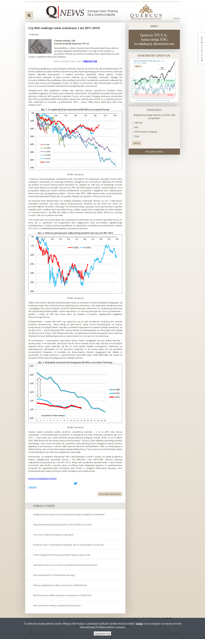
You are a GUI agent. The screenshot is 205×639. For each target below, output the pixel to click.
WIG (136, 127)
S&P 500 (138, 122)
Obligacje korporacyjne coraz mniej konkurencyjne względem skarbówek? (69, 514)
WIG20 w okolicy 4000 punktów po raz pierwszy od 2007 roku (62, 595)
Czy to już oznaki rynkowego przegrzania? (53, 534)
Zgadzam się (102, 633)
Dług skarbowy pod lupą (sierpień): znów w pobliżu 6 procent (62, 524)
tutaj (139, 623)
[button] (40, 46)
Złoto (136, 136)
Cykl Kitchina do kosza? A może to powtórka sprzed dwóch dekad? (65, 565)
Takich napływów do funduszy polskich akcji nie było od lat (61, 554)
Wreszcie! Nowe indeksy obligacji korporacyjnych (57, 605)
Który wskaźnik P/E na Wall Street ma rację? (54, 575)
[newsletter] (201, 48)
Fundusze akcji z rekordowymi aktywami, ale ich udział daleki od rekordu (68, 544)
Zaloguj (177, 18)
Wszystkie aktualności (110, 494)
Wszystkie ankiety (154, 151)
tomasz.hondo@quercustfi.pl (42, 478)
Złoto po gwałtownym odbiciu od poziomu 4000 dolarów (60, 585)
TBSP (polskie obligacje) (145, 131)
